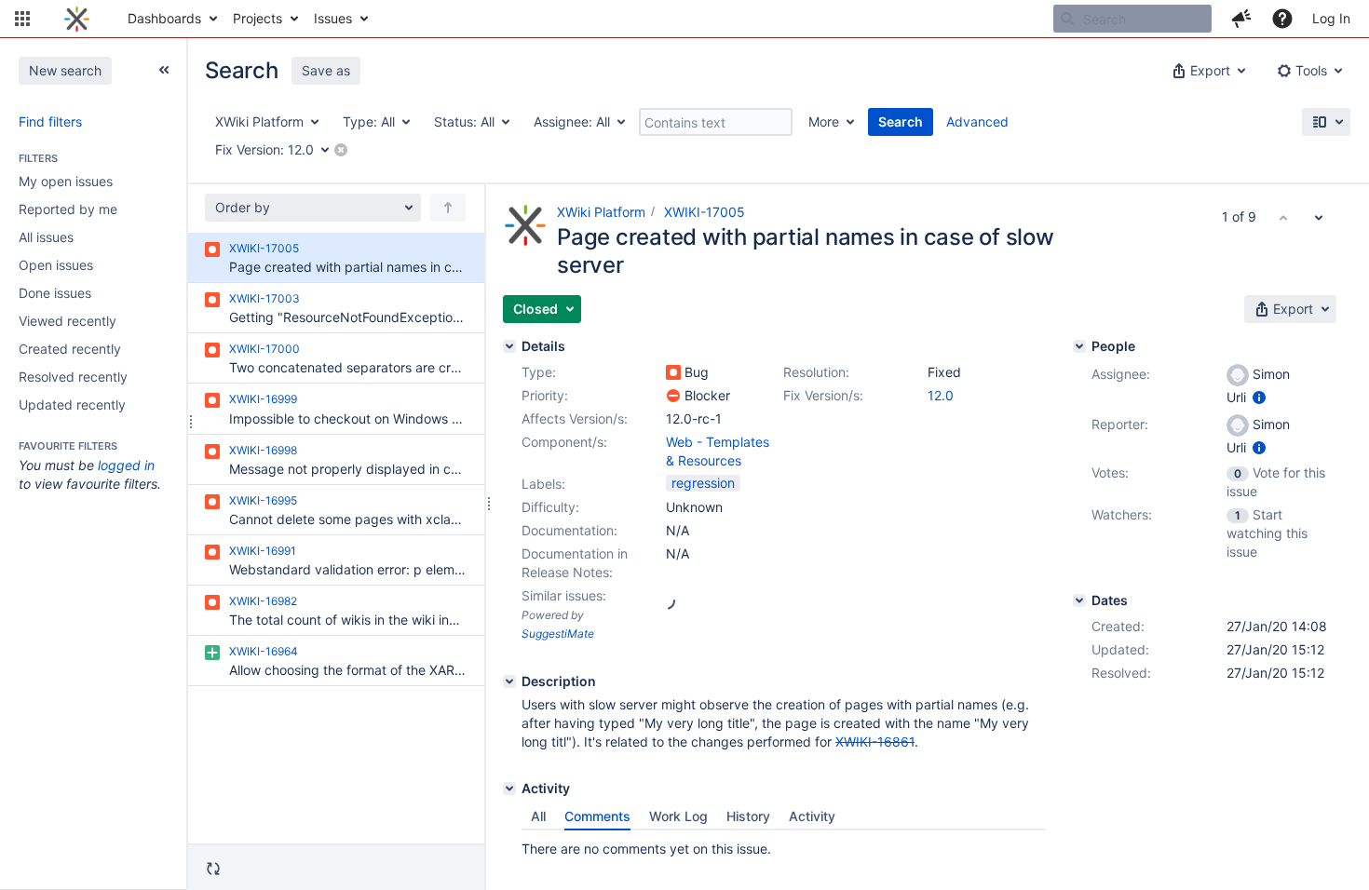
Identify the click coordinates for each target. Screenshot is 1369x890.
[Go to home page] (77, 18)
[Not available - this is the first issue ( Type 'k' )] (1283, 217)
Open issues (56, 265)
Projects (257, 18)
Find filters (50, 121)
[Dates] (1079, 600)
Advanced (977, 121)
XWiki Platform (601, 212)
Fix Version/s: (823, 395)
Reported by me (68, 209)
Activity (812, 816)
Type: (539, 372)
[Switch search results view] (1326, 122)
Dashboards (164, 18)
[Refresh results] (213, 869)
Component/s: (564, 442)
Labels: (543, 484)
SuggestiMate (558, 634)
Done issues (55, 293)
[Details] (509, 346)
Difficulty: (550, 507)
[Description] (509, 681)
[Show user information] (1259, 397)
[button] (22, 18)
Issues (333, 18)
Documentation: (569, 530)
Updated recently (72, 404)
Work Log (678, 816)
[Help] (1282, 18)
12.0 (941, 395)
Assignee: (1120, 374)
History (748, 816)
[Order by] (448, 208)
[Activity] (509, 788)
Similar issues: (564, 595)
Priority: (545, 395)
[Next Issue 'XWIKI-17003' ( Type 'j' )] (1318, 217)
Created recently (70, 349)
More (823, 121)
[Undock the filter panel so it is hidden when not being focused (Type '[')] (164, 70)
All (538, 816)
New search (65, 70)
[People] (1079, 346)
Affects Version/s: (575, 418)
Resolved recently (73, 376)
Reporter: (1119, 424)
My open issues (66, 181)
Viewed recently (67, 321)
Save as (326, 70)
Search (900, 121)
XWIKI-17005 (704, 212)
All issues (46, 237)
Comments (597, 816)
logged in (126, 465)
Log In (1331, 18)
